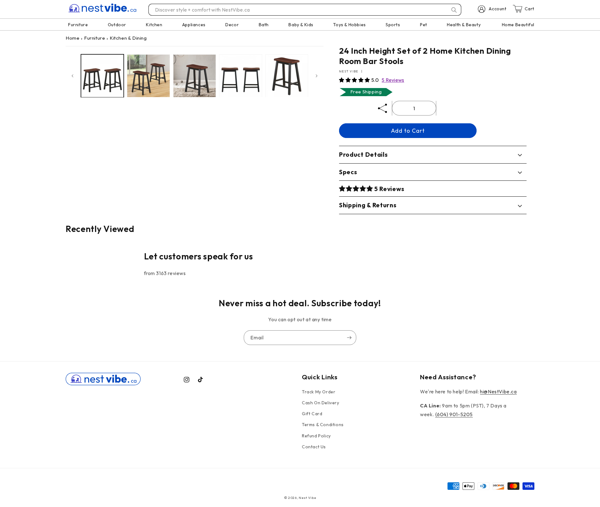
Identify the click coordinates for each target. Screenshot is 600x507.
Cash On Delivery (320, 403)
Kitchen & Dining (128, 38)
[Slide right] (316, 76)
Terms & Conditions (323, 424)
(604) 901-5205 (454, 414)
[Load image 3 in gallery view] (194, 75)
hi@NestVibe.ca (498, 391)
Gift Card (312, 413)
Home (72, 38)
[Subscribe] (349, 337)
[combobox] (305, 9)
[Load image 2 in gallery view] (148, 75)
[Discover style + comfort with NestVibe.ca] (454, 10)
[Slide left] (72, 76)
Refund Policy (316, 436)
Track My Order (318, 392)
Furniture (94, 38)
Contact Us (314, 447)
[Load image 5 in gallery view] (286, 75)
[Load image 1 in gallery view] (102, 75)
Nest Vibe (307, 497)
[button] (355, 80)
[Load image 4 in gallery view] (240, 75)
